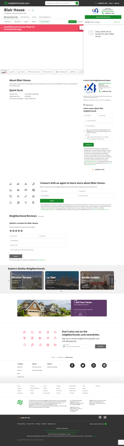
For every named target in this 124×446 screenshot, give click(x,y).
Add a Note (87, 134)
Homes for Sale (72, 21)
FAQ (18, 373)
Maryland (45, 390)
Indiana (45, 388)
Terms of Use (92, 164)
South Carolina (73, 390)
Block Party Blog (52, 367)
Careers (19, 370)
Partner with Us (36, 367)
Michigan (59, 386)
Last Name (102, 115)
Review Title (14, 245)
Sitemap (38, 424)
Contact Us (20, 377)
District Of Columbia (34, 388)
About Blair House (24, 17)
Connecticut (20, 393)
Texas (84, 386)
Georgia (32, 393)
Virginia (84, 388)
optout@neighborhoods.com (91, 161)
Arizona (19, 386)
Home (53, 357)
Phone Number (91, 120)
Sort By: (87, 22)
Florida (31, 390)
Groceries (22, 72)
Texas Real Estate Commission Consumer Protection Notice (62, 432)
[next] (115, 281)
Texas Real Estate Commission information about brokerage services (62, 430)
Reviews (34, 17)
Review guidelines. (41, 260)
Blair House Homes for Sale (11, 17)
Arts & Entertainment (62, 72)
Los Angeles (60, 357)
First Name (87, 115)
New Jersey (59, 390)
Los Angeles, (7, 13)
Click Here (73, 434)
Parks (13, 72)
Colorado (19, 390)
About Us (20, 367)
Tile (115, 22)
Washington (85, 390)
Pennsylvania (72, 388)
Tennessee (72, 393)
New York (58, 393)
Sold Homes (80, 21)
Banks (74, 72)
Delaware (32, 386)
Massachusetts (46, 393)
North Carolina (73, 386)
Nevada (58, 388)
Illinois (44, 386)
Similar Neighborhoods (45, 17)
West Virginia (85, 393)
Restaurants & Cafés (34, 72)
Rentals (44, 424)
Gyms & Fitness (48, 72)
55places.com (52, 424)
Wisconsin (98, 386)
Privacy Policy (96, 209)
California (14, 13)
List (119, 22)
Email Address (91, 126)
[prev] (8, 281)
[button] (81, 28)
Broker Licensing (37, 370)
